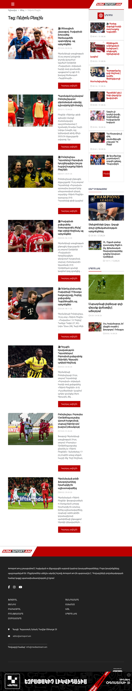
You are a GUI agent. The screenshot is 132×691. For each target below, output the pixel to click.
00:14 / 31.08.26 (98, 86)
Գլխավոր (12, 10)
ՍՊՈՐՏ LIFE (71, 614)
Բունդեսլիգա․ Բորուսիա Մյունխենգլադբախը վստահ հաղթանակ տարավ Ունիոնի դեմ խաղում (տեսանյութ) (70, 420)
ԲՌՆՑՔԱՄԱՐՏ (15, 614)
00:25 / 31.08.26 (98, 61)
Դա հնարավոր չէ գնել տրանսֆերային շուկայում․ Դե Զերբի (114, 139)
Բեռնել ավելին (107, 174)
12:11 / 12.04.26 (66, 109)
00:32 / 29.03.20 (66, 492)
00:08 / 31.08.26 (98, 105)
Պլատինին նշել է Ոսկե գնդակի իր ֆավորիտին (114, 95)
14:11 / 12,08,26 (112, 261)
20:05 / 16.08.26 (111, 333)
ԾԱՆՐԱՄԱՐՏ (72, 600)
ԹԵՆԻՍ (12, 604)
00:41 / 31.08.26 (98, 37)
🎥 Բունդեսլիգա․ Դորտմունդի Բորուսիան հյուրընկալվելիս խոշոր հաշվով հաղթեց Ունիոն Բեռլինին (70, 163)
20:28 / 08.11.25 (66, 309)
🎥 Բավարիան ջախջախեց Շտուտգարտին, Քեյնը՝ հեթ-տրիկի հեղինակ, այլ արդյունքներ (71, 227)
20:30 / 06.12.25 (66, 238)
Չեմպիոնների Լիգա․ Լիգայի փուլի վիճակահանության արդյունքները (104, 228)
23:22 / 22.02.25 (66, 367)
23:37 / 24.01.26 (66, 174)
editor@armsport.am (22, 636)
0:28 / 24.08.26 (96, 315)
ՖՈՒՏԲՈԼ (12, 600)
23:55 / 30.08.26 (98, 127)
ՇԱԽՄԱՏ (70, 604)
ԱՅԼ (67, 609)
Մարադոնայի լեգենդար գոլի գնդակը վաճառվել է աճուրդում (106, 308)
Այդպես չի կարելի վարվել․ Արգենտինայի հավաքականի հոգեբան (113, 117)
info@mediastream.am (36, 647)
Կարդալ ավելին (69, 86)
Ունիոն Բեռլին (34, 10)
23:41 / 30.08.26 (98, 149)
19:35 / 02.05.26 (66, 48)
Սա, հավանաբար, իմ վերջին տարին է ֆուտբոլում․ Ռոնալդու (113, 326)
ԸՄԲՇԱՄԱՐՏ (14, 618)
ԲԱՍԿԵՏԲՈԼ (14, 609)
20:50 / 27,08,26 (97, 236)
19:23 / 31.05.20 (66, 431)
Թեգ (22, 10)
